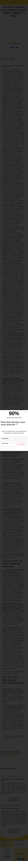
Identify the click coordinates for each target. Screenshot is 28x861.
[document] (14, 430)
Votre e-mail (5, 443)
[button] (26, 412)
